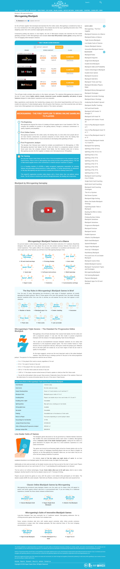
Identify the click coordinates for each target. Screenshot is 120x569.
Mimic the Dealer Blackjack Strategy (93, 203)
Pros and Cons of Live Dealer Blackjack (94, 257)
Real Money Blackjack (92, 252)
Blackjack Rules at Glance (93, 37)
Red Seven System (91, 195)
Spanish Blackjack (91, 243)
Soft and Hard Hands (92, 108)
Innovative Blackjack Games (94, 49)
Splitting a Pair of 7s (91, 164)
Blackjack (33, 10)
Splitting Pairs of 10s (91, 173)
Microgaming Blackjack (92, 272)
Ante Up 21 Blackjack (92, 249)
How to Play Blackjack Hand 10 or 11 (95, 131)
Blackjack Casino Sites (92, 261)
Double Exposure (90, 234)
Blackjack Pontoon (91, 228)
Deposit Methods (69, 10)
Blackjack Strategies (91, 93)
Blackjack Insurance (91, 76)
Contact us (47, 561)
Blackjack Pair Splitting (92, 146)
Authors (41, 561)
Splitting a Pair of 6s (91, 161)
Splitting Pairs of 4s (91, 155)
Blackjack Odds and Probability (95, 67)
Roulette (22, 10)
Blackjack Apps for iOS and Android (93, 282)
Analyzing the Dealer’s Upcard (94, 102)
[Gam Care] (90, 565)
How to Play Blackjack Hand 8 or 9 (94, 126)
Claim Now (70, 57)
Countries (87, 10)
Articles (17, 561)
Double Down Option (91, 73)
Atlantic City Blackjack (92, 237)
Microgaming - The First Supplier (92, 30)
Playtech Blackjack (91, 278)
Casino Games (79, 10)
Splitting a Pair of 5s (91, 158)
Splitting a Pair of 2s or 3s (93, 152)
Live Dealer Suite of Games (93, 43)
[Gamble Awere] (95, 565)
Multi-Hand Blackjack (92, 240)
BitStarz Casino (24, 66)
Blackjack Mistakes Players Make (94, 86)
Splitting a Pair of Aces (92, 149)
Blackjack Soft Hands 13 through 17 (93, 112)
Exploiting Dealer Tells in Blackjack (93, 208)
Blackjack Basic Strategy (93, 99)
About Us (35, 561)
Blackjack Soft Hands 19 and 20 (94, 121)
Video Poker (41, 10)
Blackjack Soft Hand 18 (92, 116)
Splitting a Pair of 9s (91, 170)
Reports (22, 561)
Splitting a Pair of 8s (91, 167)
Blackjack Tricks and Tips (93, 82)
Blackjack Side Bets (91, 79)
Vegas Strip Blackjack (92, 246)
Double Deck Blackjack (92, 64)
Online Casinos (58, 10)
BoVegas (21, 79)
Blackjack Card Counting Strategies (93, 188)
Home (16, 10)
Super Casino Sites (30, 564)
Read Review (70, 60)
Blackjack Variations (91, 222)
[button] (48, 210)
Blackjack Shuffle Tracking (93, 105)
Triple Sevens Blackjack (92, 40)
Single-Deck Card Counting (93, 181)
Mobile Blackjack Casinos (93, 264)
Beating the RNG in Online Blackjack (93, 213)
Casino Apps (94, 10)
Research (28, 561)
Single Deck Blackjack (92, 61)
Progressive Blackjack (92, 225)
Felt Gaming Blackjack (92, 275)
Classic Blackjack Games (93, 46)
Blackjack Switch (90, 231)
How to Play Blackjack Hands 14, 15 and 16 (94, 142)
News (101, 10)
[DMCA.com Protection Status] (101, 565)
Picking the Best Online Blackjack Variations (92, 218)
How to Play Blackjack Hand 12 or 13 (95, 136)
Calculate (59, 47)
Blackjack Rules (90, 55)
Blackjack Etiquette (91, 58)
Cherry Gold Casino (25, 53)
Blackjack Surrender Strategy (94, 96)
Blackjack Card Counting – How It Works (93, 177)
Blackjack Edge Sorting (92, 198)
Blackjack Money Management (95, 90)
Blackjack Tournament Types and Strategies (94, 268)
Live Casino (49, 10)
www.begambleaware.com (83, 553)
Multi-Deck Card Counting (93, 184)
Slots (27, 10)
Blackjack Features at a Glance (95, 34)
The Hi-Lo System (91, 192)
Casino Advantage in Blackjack (95, 70)
